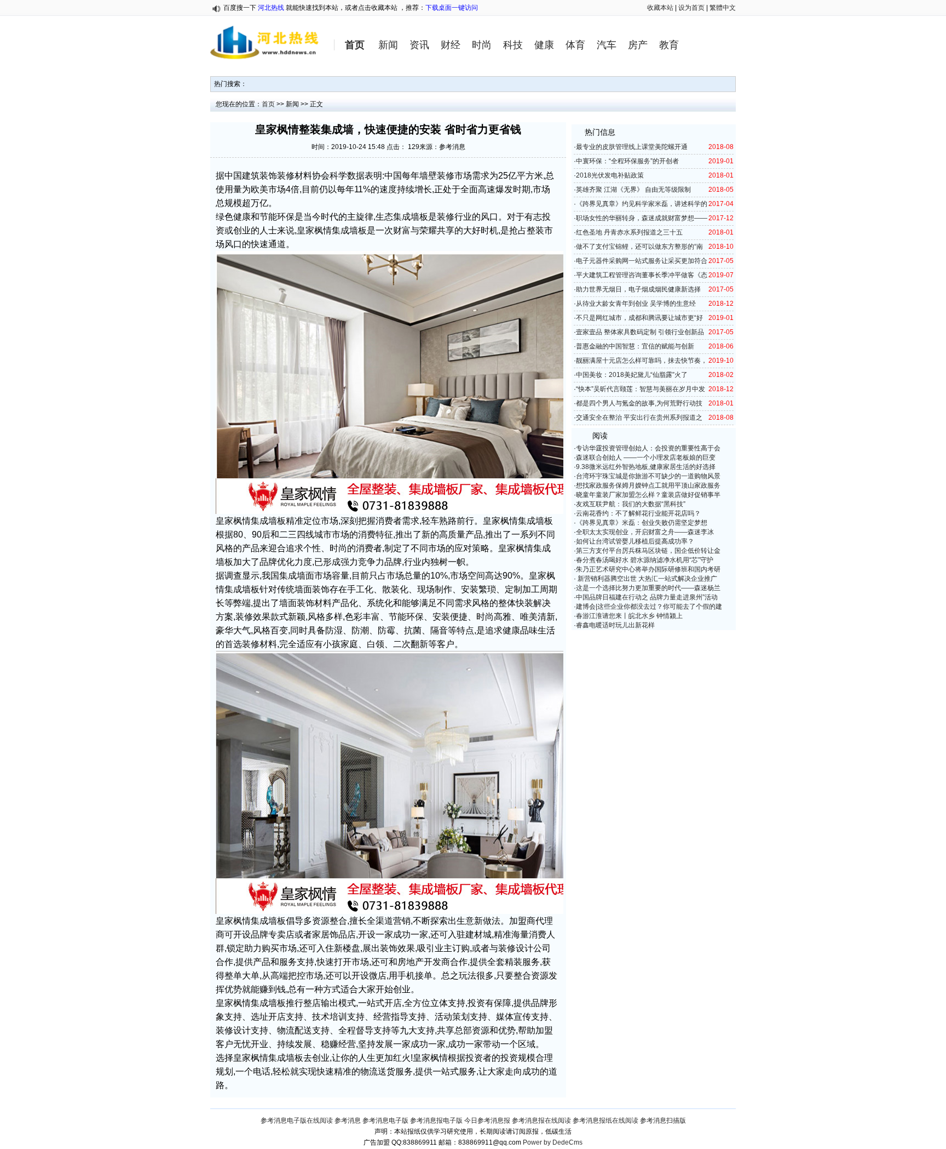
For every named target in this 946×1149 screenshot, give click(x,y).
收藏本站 (660, 8)
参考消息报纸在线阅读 (605, 1120)
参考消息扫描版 (663, 1120)
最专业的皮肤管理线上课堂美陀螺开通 (632, 147)
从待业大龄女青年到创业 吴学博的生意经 (636, 303)
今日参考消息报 (487, 1120)
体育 (575, 44)
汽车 (606, 44)
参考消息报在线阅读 (541, 1120)
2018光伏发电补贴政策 (610, 175)
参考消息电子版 (385, 1120)
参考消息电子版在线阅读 (297, 1120)
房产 (638, 44)
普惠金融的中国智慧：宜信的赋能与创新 (635, 346)
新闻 (388, 44)
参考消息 (347, 1120)
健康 (544, 44)
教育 (669, 44)
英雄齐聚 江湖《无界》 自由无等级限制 (633, 189)
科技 (513, 44)
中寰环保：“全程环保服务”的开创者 (627, 161)
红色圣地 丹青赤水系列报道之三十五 (629, 232)
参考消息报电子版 (436, 1120)
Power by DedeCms (552, 1142)
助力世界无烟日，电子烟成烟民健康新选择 (638, 289)
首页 (355, 44)
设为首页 (691, 8)
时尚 (482, 44)
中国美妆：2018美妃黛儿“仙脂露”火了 (632, 375)
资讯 (419, 44)
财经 (450, 44)
